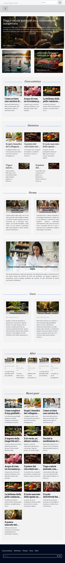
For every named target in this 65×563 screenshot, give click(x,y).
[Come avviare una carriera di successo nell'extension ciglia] (13, 91)
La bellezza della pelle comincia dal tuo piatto (48, 54)
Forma (25, 551)
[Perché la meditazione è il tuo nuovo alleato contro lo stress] (48, 308)
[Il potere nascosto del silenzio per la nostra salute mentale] (13, 515)
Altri (36, 551)
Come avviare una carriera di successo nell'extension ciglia (32, 268)
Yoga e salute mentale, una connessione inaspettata (29, 22)
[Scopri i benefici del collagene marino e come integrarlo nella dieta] (14, 137)
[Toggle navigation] (5, 8)
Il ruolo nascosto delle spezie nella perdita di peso (51, 148)
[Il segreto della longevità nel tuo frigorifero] (13, 431)
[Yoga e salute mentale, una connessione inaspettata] (24, 166)
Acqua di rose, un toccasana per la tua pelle (32, 101)
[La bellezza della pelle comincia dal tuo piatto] (51, 91)
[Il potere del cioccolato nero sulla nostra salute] (32, 137)
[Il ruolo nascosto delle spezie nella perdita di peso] (51, 137)
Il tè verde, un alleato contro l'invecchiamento (17, 311)
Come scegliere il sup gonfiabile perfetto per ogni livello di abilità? (16, 55)
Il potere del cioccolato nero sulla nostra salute (32, 148)
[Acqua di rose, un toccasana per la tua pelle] (32, 91)
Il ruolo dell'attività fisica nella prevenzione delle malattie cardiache (48, 211)
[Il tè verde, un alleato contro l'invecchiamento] (17, 308)
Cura (31, 551)
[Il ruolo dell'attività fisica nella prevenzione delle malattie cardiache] (48, 206)
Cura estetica (7, 551)
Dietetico (17, 551)
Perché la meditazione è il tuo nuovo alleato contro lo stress (48, 312)
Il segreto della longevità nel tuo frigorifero (13, 441)
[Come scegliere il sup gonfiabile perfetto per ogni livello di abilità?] (13, 403)
